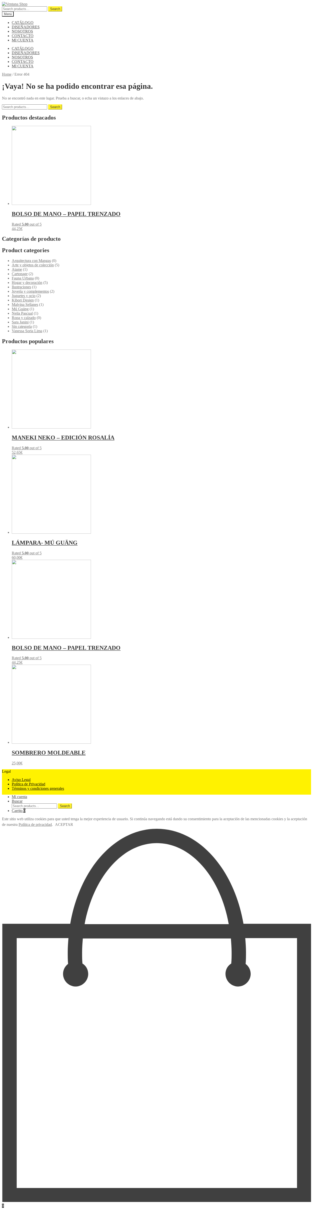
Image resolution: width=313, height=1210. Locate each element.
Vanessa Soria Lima (27, 331)
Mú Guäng (20, 309)
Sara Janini (20, 322)
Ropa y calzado (24, 318)
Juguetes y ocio (23, 296)
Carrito (18, 811)
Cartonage (20, 274)
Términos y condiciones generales (38, 788)
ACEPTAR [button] (64, 824)
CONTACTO (23, 36)
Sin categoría (22, 326)
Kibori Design (23, 300)
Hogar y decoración (27, 282)
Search (55, 9)
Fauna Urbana (23, 278)
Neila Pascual (22, 313)
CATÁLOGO (23, 22)
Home (6, 74)
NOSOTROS (22, 31)
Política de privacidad (35, 824)
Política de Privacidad (28, 784)
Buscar (17, 801)
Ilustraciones (21, 287)
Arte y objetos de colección (33, 265)
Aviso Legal (21, 780)
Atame (17, 269)
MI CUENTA (23, 40)
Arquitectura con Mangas (31, 261)
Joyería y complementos (30, 291)
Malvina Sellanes (25, 304)
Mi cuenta (19, 797)
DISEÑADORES (26, 27)
